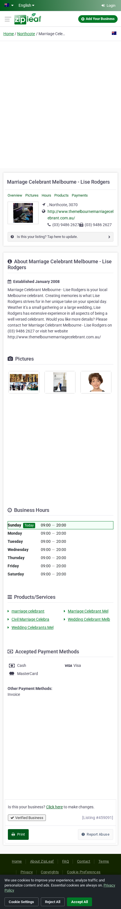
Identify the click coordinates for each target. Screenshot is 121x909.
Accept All (79, 902)
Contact (83, 861)
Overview (15, 195)
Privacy (27, 872)
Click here (54, 807)
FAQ (65, 861)
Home (8, 34)
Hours (46, 195)
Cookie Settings (21, 902)
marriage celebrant (28, 611)
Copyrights (50, 872)
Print (20, 834)
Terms (103, 861)
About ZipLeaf (42, 861)
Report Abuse (97, 834)
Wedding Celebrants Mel (32, 627)
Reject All (52, 902)
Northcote (26, 34)
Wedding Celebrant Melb (89, 619)
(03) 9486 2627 (65, 224)
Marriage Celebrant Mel (88, 611)
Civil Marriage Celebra (30, 619)
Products (61, 195)
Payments (80, 195)
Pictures (32, 195)
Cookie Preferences (83, 872)
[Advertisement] (60, 103)
